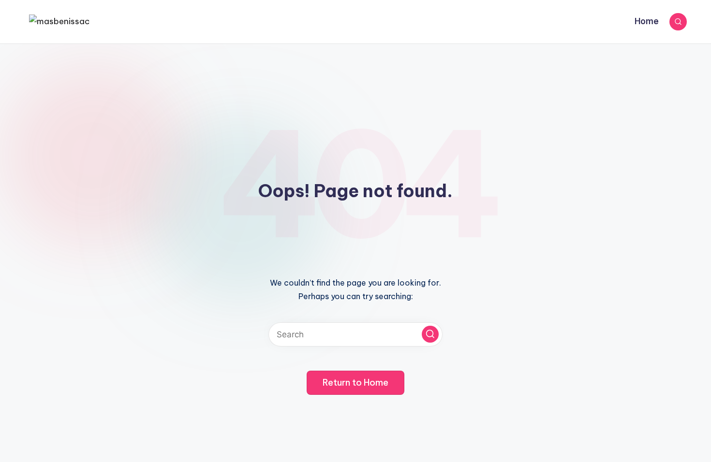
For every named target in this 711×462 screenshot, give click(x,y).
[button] (430, 334)
